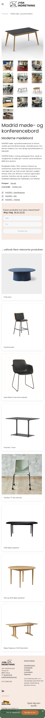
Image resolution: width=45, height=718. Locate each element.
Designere (27, 674)
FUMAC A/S (16, 187)
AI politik (27, 670)
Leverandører (28, 672)
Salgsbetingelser (29, 665)
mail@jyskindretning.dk (9, 677)
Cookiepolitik (28, 668)
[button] (3, 4)
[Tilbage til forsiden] (22, 4)
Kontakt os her (29, 712)
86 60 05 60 (19, 212)
